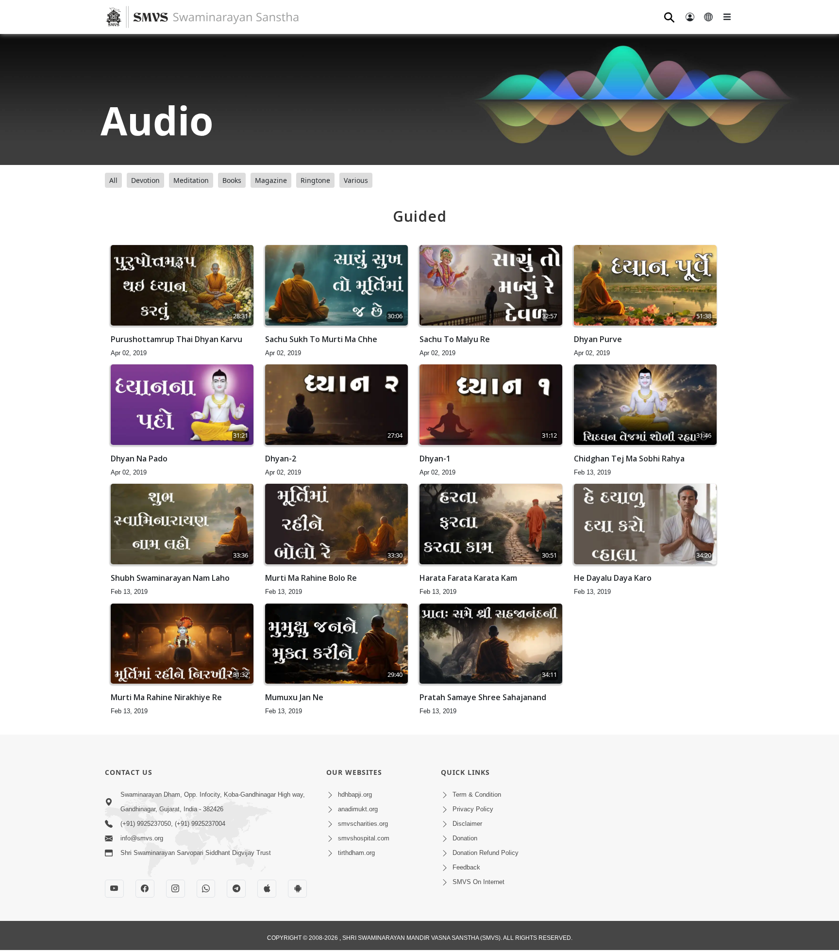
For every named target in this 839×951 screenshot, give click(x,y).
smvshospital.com (363, 838)
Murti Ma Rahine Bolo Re (311, 578)
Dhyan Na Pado (139, 458)
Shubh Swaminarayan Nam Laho (170, 578)
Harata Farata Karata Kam (468, 578)
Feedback (466, 867)
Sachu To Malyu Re (455, 339)
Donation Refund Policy (486, 852)
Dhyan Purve (598, 339)
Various (356, 180)
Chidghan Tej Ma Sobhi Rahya (629, 458)
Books (231, 180)
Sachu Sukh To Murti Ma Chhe (321, 339)
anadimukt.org (358, 809)
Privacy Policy (473, 809)
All (113, 180)
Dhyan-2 (280, 458)
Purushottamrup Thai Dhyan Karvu (176, 339)
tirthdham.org (356, 852)
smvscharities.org (363, 823)
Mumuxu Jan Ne (294, 697)
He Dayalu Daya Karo (613, 578)
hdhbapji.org (355, 794)
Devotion (145, 180)
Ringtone (315, 180)
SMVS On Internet (478, 881)
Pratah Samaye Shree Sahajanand (483, 697)
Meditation (191, 180)
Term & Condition (477, 794)
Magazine (271, 180)
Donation (465, 838)
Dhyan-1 (435, 458)
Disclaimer (467, 823)
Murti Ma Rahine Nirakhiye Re (166, 697)
